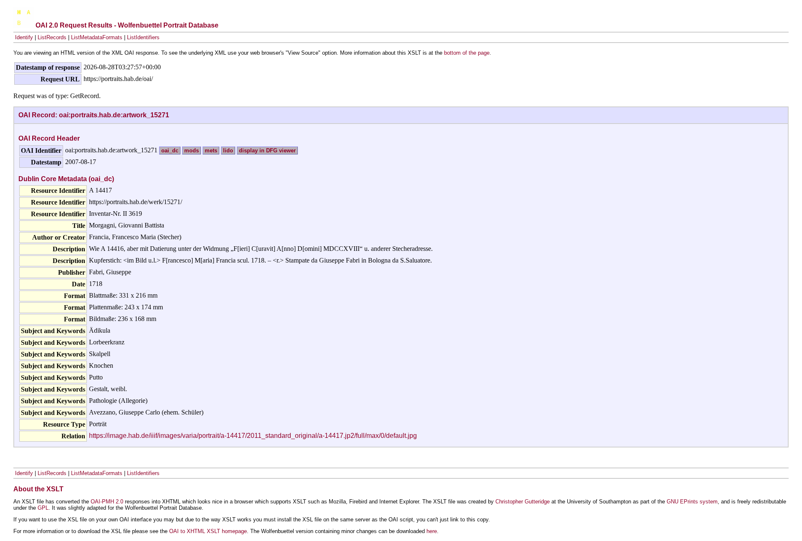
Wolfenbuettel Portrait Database (168, 25)
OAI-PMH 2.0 (107, 501)
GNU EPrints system (692, 501)
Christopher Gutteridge (522, 501)
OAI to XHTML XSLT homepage (208, 531)
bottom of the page (467, 53)
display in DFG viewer (267, 150)
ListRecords (52, 37)
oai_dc (169, 150)
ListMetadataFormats (96, 37)
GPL (43, 508)
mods (191, 150)
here (431, 531)
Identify (24, 37)
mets (211, 150)
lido (228, 150)
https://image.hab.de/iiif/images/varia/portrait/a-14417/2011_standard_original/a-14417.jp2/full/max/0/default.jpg (253, 435)
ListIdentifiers (143, 37)
